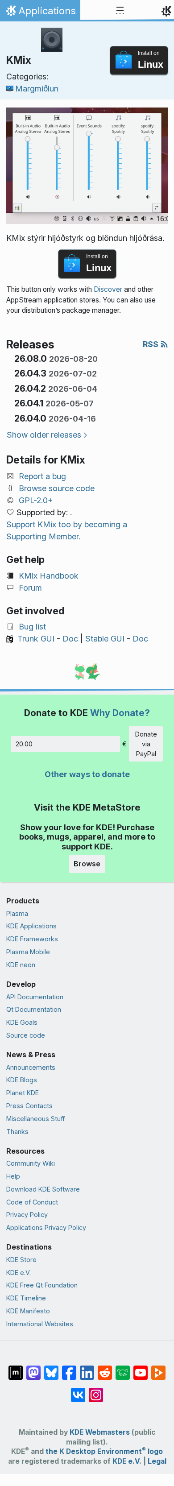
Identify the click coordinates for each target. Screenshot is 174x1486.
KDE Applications (31, 926)
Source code (25, 1035)
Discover (108, 289)
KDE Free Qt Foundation (42, 1285)
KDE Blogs (21, 1080)
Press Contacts (29, 1105)
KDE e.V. (18, 1272)
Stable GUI (104, 638)
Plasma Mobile (28, 952)
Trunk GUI (35, 638)
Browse (87, 863)
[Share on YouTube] (140, 1368)
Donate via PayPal (146, 743)
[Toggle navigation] (120, 10)
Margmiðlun (36, 88)
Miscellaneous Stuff (35, 1118)
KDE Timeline (26, 1298)
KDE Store (21, 1259)
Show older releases (44, 434)
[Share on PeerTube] (158, 1368)
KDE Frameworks (32, 939)
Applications (40, 12)
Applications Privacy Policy (46, 1227)
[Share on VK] (78, 1390)
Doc (70, 638)
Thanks (17, 1131)
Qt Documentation (33, 1009)
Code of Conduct (32, 1202)
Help (13, 1176)
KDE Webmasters (100, 1432)
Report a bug (42, 476)
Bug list (32, 626)
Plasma (17, 913)
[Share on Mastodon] (33, 1368)
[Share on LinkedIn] (87, 1368)
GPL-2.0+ (36, 500)
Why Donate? (120, 712)
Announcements (30, 1067)
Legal (157, 1461)
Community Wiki (30, 1163)
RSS (151, 344)
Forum (30, 587)
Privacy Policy (27, 1214)
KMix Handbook (49, 575)
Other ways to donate (87, 774)
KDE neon (20, 965)
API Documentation (34, 997)
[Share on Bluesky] (51, 1368)
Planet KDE (22, 1093)
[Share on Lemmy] (123, 1368)
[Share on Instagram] (96, 1390)
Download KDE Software (43, 1189)
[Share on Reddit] (105, 1368)
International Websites (39, 1324)
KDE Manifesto (28, 1311)
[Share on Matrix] (15, 1368)
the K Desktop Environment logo (104, 1451)
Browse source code (57, 488)
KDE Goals (21, 1022)
